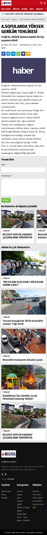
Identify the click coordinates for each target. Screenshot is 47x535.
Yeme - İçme (22, 517)
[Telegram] (13, 54)
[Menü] (44, 3)
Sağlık (19, 504)
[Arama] (40, 3)
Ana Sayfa (6, 9)
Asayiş (24, 9)
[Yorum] (28, 54)
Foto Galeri (37, 494)
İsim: (4, 164)
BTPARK (11, 479)
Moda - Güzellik (23, 520)
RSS (34, 507)
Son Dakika (37, 501)
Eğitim (19, 511)
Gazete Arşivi (38, 504)
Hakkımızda (6, 491)
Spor (31, 9)
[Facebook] (3, 54)
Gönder (6, 200)
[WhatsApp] (18, 54)
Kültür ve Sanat (23, 507)
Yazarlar (36, 491)
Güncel (16, 9)
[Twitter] (8, 54)
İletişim (4, 498)
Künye (3, 494)
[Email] (23, 54)
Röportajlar (22, 514)
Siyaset (39, 9)
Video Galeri (38, 498)
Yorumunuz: (7, 176)
